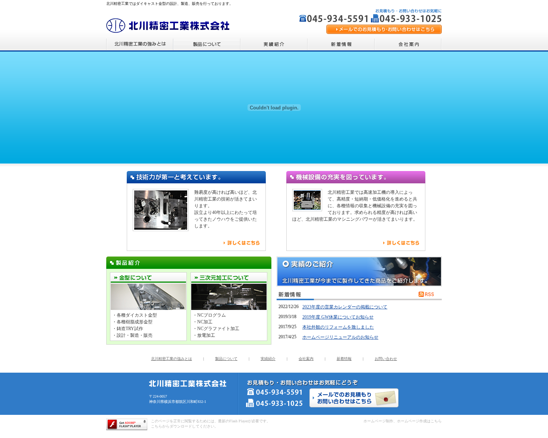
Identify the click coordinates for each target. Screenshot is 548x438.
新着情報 (344, 359)
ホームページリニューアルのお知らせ (340, 337)
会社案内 (306, 359)
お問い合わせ (386, 359)
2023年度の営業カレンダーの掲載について (344, 307)
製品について (226, 359)
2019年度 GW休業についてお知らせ (338, 317)
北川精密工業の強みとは (171, 359)
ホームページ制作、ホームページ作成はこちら (402, 421)
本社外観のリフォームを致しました (338, 327)
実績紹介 (268, 359)
